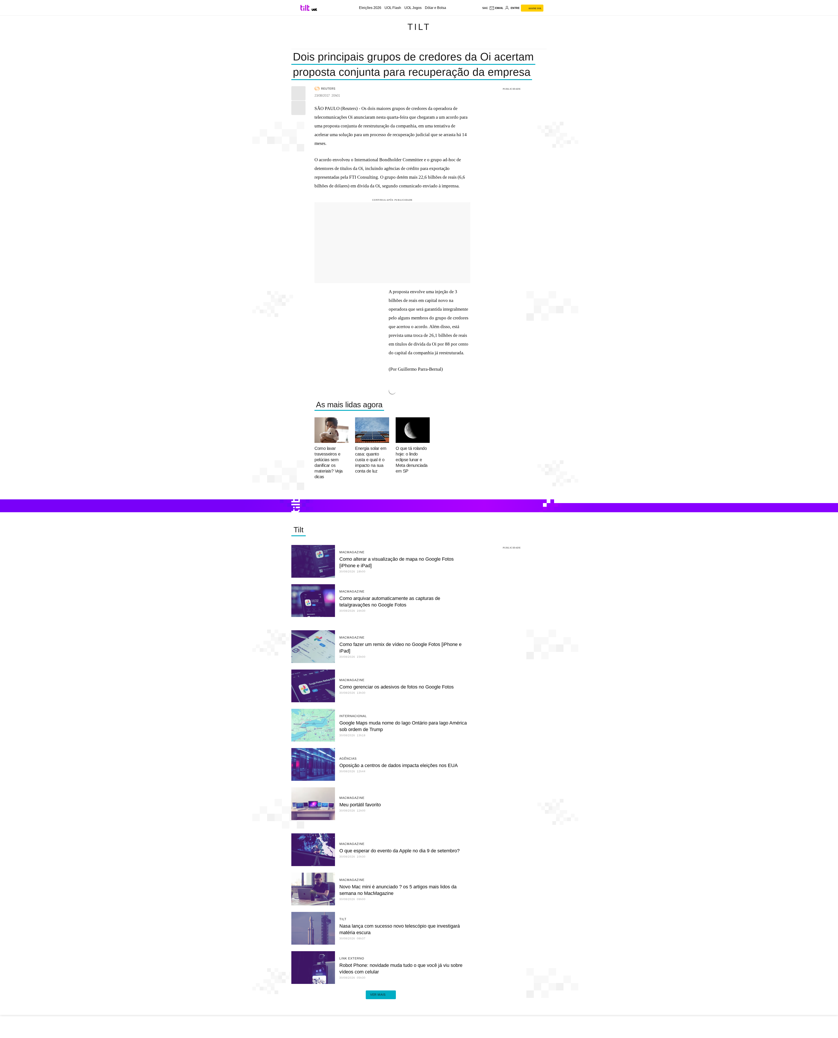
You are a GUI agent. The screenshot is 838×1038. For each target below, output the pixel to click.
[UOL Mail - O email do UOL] (496, 8)
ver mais (378, 994)
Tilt (419, 27)
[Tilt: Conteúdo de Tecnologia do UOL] (306, 8)
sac (485, 8)
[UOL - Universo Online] (314, 9)
